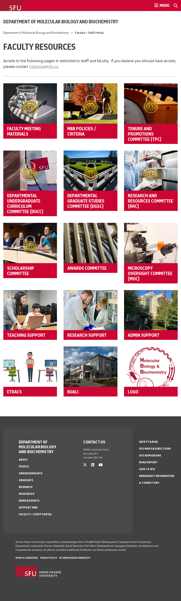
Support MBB (28, 507)
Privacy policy (48, 557)
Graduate (26, 480)
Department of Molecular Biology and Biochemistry (60, 22)
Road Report (148, 462)
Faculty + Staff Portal (35, 514)
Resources (26, 494)
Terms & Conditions (26, 557)
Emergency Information (156, 476)
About (23, 459)
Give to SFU (147, 469)
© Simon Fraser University (74, 557)
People (24, 466)
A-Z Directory (149, 483)
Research (25, 487)
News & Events (29, 500)
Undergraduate (30, 473)
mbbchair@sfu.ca (43, 66)
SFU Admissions (150, 455)
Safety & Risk (148, 442)
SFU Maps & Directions (155, 448)
